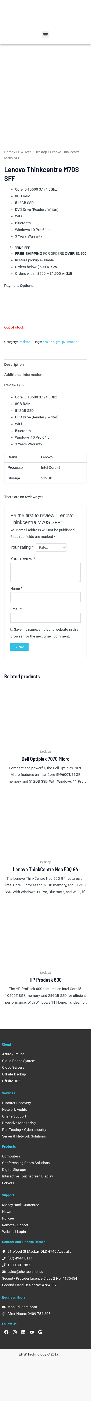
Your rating (22, 547)
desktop (48, 342)
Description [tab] (14, 365)
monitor (73, 342)
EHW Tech (24, 152)
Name (16, 588)
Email (16, 609)
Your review (22, 558)
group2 (61, 342)
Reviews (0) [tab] (14, 385)
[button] (45, 34)
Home (8, 152)
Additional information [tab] (23, 375)
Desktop (41, 152)
